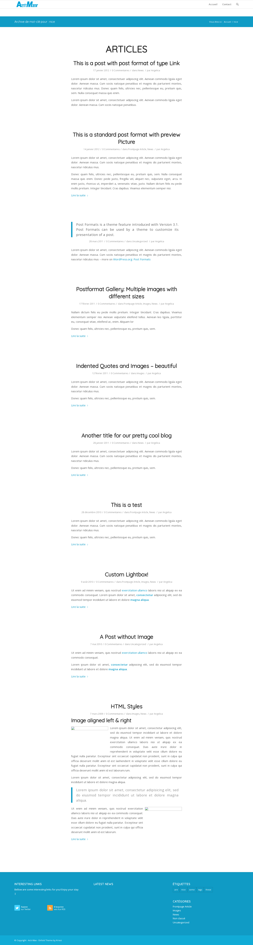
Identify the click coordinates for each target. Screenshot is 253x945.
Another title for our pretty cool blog (126, 435)
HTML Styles (126, 706)
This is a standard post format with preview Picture (126, 138)
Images (147, 303)
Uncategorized (140, 241)
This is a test (126, 504)
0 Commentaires (120, 70)
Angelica (155, 70)
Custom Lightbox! (126, 574)
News (141, 70)
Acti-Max (32, 940)
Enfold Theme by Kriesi (50, 940)
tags (200, 889)
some (192, 889)
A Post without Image (126, 636)
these (208, 889)
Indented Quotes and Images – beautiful (126, 365)
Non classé (179, 918)
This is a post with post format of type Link (126, 63)
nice (183, 889)
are (176, 889)
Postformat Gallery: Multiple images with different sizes (126, 293)
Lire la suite (78, 195)
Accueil (227, 21)
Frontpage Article (137, 149)
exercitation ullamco (134, 590)
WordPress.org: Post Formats (132, 259)
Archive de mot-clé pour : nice (34, 22)
